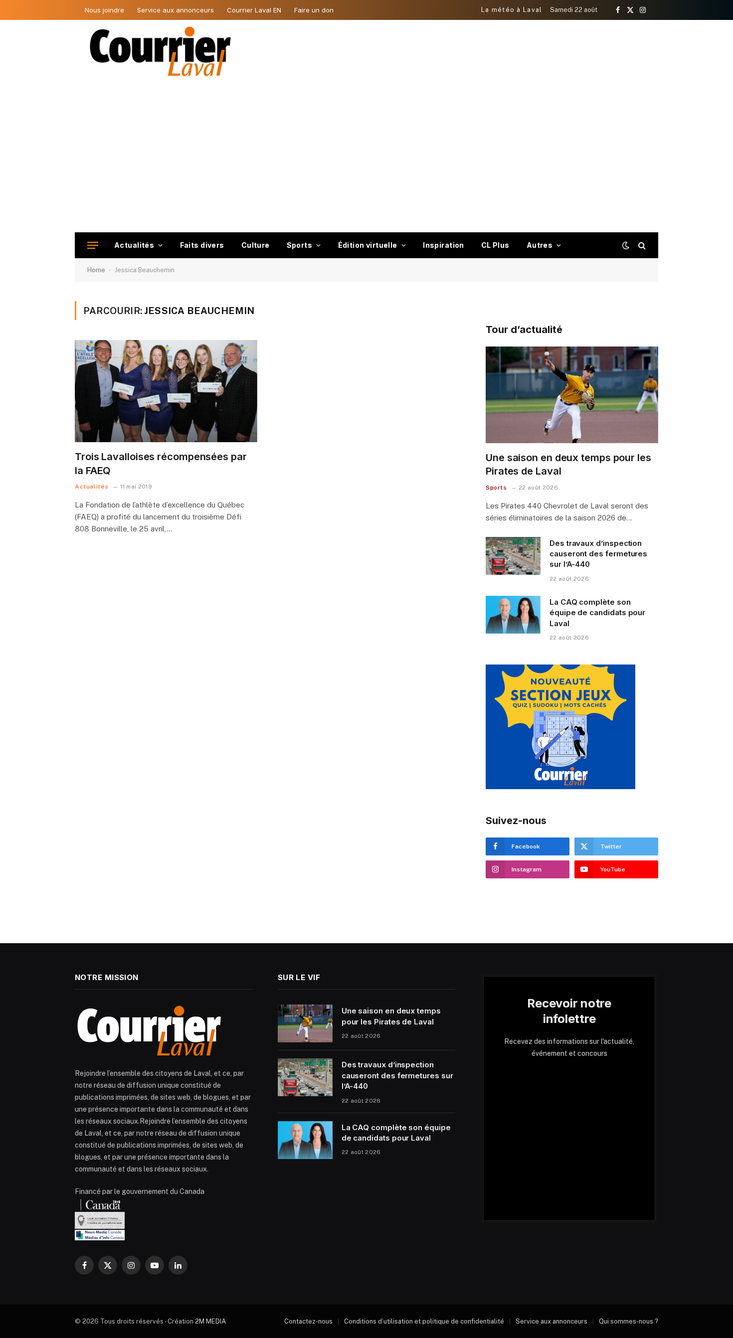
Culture (255, 245)
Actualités (134, 245)
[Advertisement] (366, 157)
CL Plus (495, 245)
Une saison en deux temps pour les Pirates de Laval (568, 464)
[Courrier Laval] (160, 51)
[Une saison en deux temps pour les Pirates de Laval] (572, 395)
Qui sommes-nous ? (628, 1321)
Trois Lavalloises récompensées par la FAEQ (161, 463)
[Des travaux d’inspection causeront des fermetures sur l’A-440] (513, 556)
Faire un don (314, 10)
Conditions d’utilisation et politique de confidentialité (424, 1321)
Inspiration (443, 245)
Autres (540, 245)
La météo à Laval (512, 9)
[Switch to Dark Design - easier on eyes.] (626, 245)
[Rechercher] (641, 245)
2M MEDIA (210, 1321)
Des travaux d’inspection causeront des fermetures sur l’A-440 (598, 553)
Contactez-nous (308, 1321)
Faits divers (202, 245)
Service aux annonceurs (175, 10)
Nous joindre (104, 10)
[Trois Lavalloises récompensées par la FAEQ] (166, 391)
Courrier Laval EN (254, 10)
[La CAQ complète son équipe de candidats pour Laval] (513, 615)
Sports (300, 245)
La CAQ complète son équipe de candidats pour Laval (597, 612)
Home (96, 270)
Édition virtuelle (367, 245)
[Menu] (92, 245)
